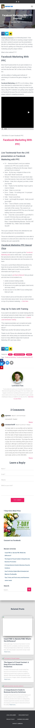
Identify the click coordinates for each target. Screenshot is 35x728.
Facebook (16, 2)
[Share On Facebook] (3, 33)
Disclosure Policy (24, 715)
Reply (31, 422)
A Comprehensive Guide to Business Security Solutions (15, 691)
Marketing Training (19, 354)
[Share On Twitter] (6, 33)
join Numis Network (18, 275)
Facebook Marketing (10, 357)
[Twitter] (1, 364)
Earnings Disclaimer (23, 719)
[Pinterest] (1, 367)
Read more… (7, 651)
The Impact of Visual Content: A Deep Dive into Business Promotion (16, 664)
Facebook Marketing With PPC (25, 357)
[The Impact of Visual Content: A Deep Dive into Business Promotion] (11, 658)
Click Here (25, 301)
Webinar (29, 354)
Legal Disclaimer (11, 715)
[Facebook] (1, 360)
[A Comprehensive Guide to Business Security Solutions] (13, 686)
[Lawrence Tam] (7, 6)
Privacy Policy (10, 719)
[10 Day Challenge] (10, 33)
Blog (10, 354)
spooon (8, 415)
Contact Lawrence (17, 723)
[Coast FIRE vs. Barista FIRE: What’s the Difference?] (17, 626)
